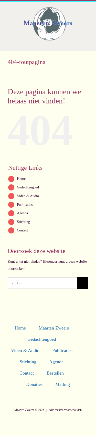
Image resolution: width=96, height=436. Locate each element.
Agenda (22, 213)
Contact (22, 230)
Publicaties (25, 205)
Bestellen (55, 373)
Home (21, 179)
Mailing (62, 384)
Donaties (34, 384)
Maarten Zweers (54, 328)
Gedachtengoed (28, 187)
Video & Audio (28, 196)
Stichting (23, 222)
